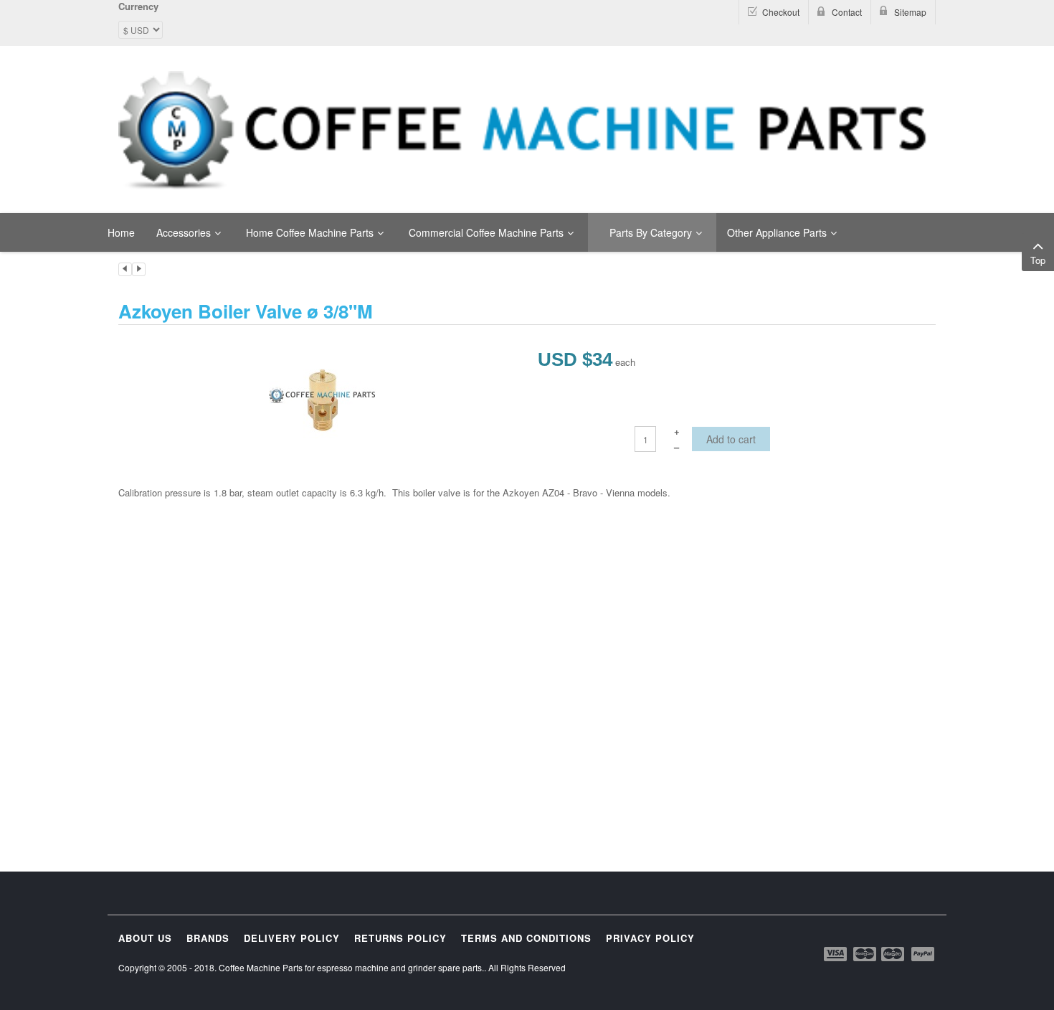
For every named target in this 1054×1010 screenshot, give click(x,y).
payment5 (923, 954)
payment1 (837, 954)
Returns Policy (400, 938)
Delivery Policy (292, 938)
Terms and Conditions (526, 938)
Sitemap (910, 12)
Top (1037, 260)
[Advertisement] (527, 609)
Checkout (780, 12)
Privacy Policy (650, 938)
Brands (207, 938)
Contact (847, 12)
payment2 (865, 954)
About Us (145, 938)
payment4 (894, 954)
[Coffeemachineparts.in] (527, 130)
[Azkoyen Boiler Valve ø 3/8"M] (322, 398)
